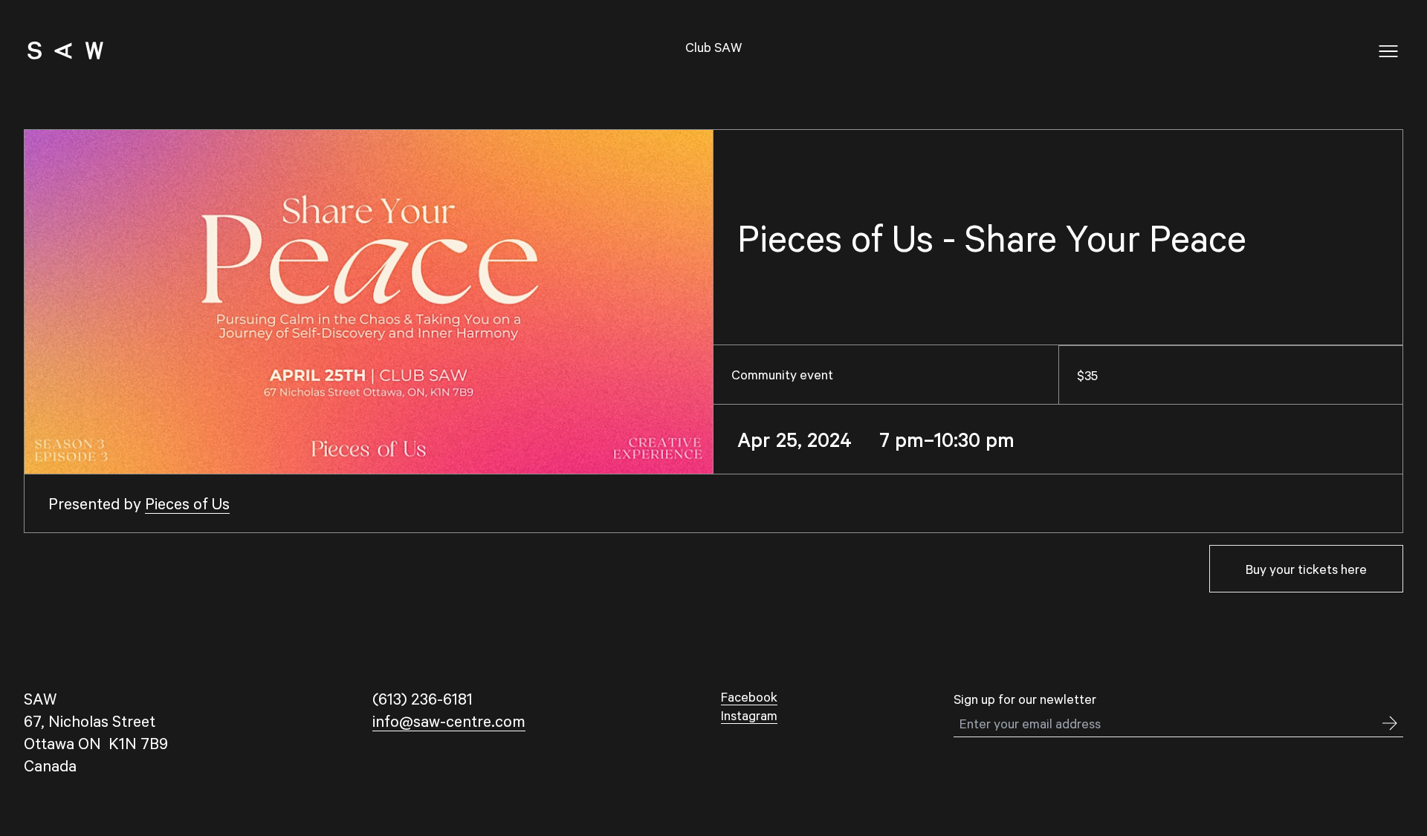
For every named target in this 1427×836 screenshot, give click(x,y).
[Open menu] (1388, 51)
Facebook (749, 696)
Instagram (749, 715)
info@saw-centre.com (448, 720)
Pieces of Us (187, 503)
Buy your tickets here (1306, 569)
